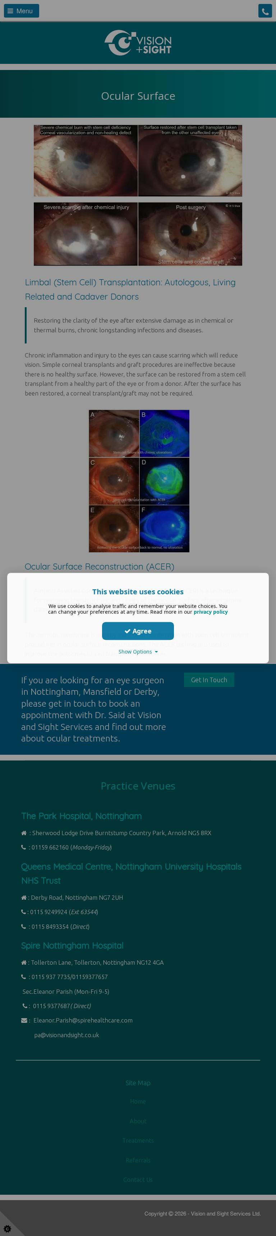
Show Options (137, 651)
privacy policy (211, 611)
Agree (141, 631)
